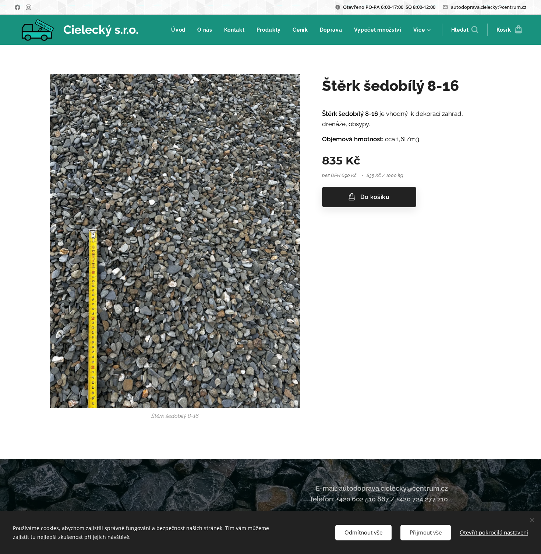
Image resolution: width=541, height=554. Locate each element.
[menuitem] (180, 30)
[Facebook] (17, 7)
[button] (464, 30)
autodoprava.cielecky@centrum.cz (488, 7)
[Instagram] (28, 7)
